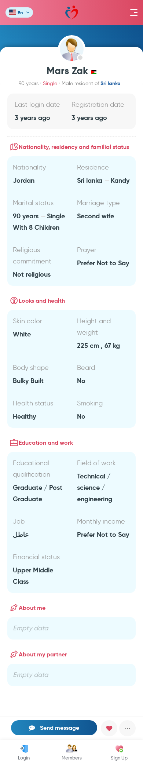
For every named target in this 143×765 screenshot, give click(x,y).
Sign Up (119, 758)
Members (72, 758)
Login (24, 758)
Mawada (71, 12)
